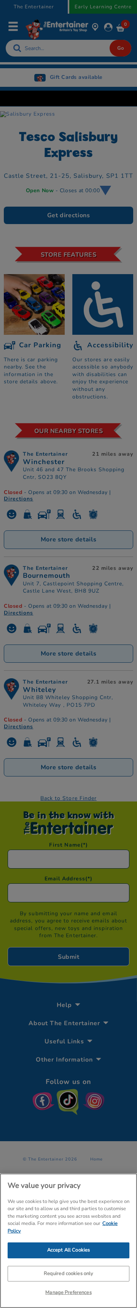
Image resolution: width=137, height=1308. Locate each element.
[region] (68, 1240)
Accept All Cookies (68, 1250)
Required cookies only (69, 1273)
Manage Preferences (68, 1292)
